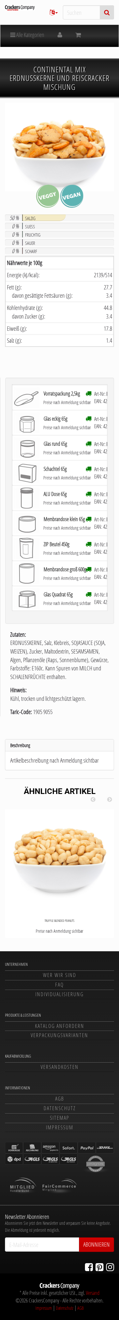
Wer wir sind (59, 975)
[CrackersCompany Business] (20, 8)
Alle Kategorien (29, 35)
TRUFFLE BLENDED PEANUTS (59, 920)
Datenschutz (60, 1108)
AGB (59, 1098)
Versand (92, 1293)
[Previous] (93, 800)
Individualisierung (59, 994)
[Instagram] (110, 1266)
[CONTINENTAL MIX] (59, 147)
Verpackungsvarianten (59, 1035)
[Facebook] (89, 1266)
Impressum (59, 1127)
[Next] (109, 800)
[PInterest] (99, 1266)
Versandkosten (60, 1067)
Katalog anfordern (59, 1026)
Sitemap (59, 1117)
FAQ (59, 984)
